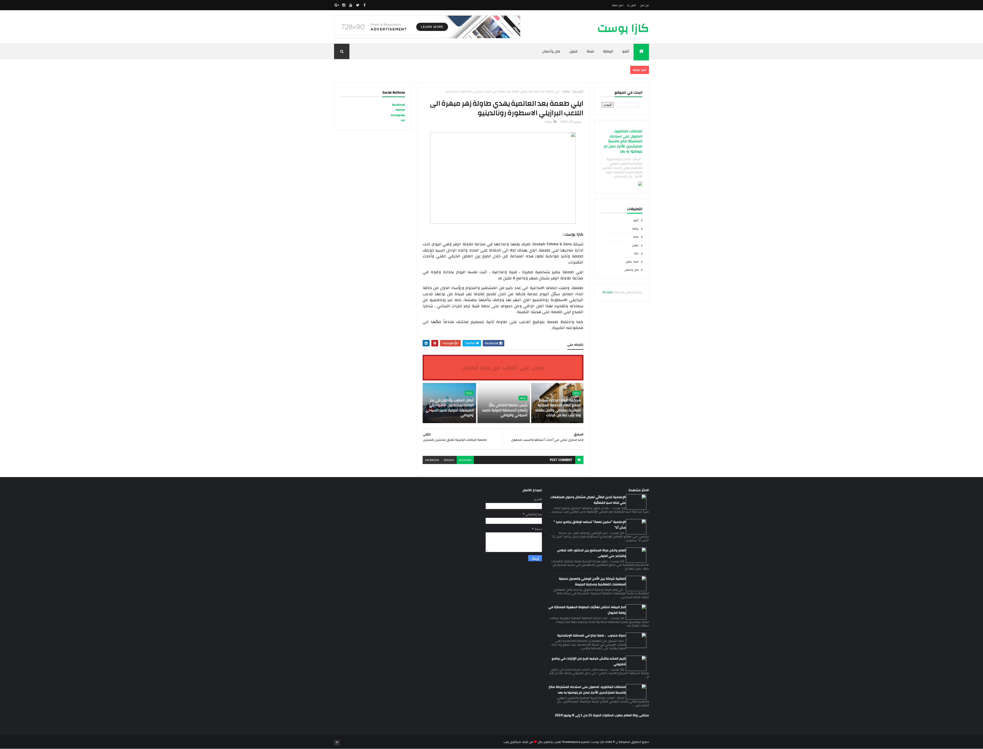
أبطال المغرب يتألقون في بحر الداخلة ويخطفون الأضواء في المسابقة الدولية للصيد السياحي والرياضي (449, 408)
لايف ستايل (632, 261)
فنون (573, 51)
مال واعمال (631, 269)
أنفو (625, 51)
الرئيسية (578, 91)
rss (403, 120)
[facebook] (364, 5)
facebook (432, 460)
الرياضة (608, 51)
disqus (449, 460)
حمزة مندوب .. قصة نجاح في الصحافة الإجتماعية (591, 635)
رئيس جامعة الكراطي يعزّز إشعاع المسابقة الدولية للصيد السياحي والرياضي (504, 410)
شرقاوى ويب (512, 742)
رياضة (635, 228)
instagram (398, 115)
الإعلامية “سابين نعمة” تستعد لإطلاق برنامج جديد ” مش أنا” (590, 525)
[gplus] (337, 5)
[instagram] (344, 5)
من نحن (644, 5)
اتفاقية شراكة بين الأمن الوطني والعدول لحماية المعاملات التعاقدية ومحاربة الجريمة (592, 581)
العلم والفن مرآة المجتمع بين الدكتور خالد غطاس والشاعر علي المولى (591, 553)
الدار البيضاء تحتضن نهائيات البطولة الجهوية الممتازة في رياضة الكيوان (587, 610)
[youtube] (351, 5)
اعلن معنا (617, 5)
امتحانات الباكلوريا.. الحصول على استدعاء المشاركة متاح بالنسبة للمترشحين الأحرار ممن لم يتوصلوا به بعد (623, 141)
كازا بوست (623, 28)
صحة (590, 51)
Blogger (608, 292)
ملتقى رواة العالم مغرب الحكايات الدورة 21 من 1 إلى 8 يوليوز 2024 (602, 715)
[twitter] (357, 5)
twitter (400, 110)
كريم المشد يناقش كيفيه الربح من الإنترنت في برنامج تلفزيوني (589, 661)
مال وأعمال (551, 51)
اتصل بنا (631, 5)
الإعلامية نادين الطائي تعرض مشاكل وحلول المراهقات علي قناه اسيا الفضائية (588, 500)
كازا (636, 253)
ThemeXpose (571, 742)
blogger (465, 460)
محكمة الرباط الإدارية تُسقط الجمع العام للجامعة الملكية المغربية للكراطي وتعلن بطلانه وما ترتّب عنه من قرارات (558, 408)
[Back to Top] (337, 742)
